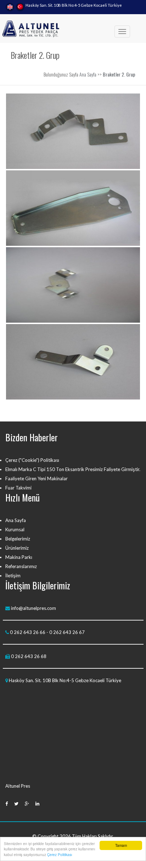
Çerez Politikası (59, 854)
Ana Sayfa (87, 74)
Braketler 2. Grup (119, 74)
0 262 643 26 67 (67, 632)
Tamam (121, 845)
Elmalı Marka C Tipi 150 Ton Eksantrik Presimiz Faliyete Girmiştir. (72, 469)
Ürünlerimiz (17, 548)
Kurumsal (14, 529)
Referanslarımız (21, 566)
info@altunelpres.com (33, 608)
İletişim (13, 575)
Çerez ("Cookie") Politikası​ (32, 460)
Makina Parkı (18, 557)
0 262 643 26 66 (27, 632)
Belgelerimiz (17, 539)
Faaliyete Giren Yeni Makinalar (36, 478)
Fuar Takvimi (18, 488)
